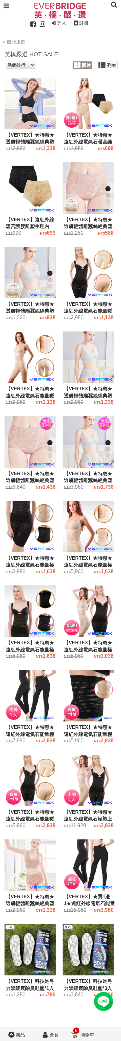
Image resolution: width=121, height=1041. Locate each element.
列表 (111, 65)
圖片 (86, 65)
